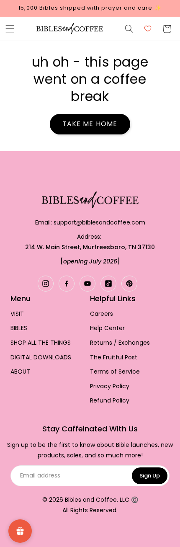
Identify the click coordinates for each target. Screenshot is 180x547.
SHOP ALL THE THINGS (40, 343)
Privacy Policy (109, 386)
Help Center (107, 328)
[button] (9, 29)
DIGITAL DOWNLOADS (40, 357)
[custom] (46, 284)
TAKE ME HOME (90, 124)
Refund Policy (109, 401)
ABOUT (20, 372)
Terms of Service (115, 372)
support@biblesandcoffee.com (99, 222)
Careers (101, 314)
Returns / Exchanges (120, 343)
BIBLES (18, 328)
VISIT (17, 314)
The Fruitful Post (113, 357)
